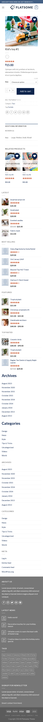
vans (17, 673)
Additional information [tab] (15, 126)
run (22, 670)
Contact (30, 715)
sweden (5, 673)
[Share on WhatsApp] (7, 112)
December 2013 (8, 412)
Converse (16, 655)
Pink (36, 666)
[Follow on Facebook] (4, 603)
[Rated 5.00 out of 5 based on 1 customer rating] (21, 61)
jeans (23, 662)
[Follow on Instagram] (8, 603)
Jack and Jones (14, 662)
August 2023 (7, 383)
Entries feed (6, 563)
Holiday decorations (28, 659)
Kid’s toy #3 (9, 175)
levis (8, 666)
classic (9, 655)
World (4, 455)
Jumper (29, 662)
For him (4, 659)
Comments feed (8, 567)
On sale (24, 666)
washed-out (25, 673)
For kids (10, 107)
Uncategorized (8, 447)
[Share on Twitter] (15, 112)
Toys (13, 103)
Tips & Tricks (7, 443)
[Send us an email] (16, 603)
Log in (4, 558)
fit (28, 655)
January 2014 (7, 408)
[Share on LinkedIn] (28, 112)
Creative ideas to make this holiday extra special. (23, 640)
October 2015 (7, 395)
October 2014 (7, 403)
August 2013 (7, 416)
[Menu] (3, 7)
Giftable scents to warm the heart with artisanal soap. (23, 632)
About (7, 715)
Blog (23, 715)
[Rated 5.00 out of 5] (9, 178)
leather (35, 662)
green (18, 659)
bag (3, 655)
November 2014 (8, 399)
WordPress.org (8, 572)
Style (4, 439)
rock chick (15, 670)
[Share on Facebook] (11, 112)
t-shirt (12, 673)
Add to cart (25, 91)
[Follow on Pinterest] (20, 603)
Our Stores (15, 715)
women (4, 677)
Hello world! (13, 617)
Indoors (4, 662)
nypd (18, 666)
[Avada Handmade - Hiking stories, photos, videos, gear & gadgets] (21, 7)
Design (4, 431)
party (31, 666)
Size (6, 82)
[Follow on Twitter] (12, 603)
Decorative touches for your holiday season (22, 625)
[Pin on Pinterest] (24, 112)
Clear (36, 78)
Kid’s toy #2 (27, 175)
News (4, 435)
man (13, 666)
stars (31, 670)
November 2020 (8, 387)
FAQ (36, 715)
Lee (3, 666)
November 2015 (8, 391)
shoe (26, 670)
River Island (6, 670)
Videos (4, 451)
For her (33, 655)
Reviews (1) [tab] (9, 131)
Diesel (24, 655)
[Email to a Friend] (20, 112)
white (32, 673)
